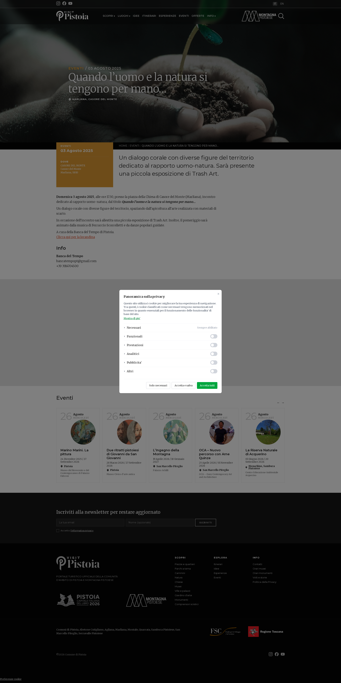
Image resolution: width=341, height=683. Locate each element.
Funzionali (134, 336)
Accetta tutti (207, 385)
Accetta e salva (184, 385)
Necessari (134, 327)
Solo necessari (158, 385)
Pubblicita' (134, 362)
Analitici (133, 354)
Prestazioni (135, 345)
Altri (130, 371)
